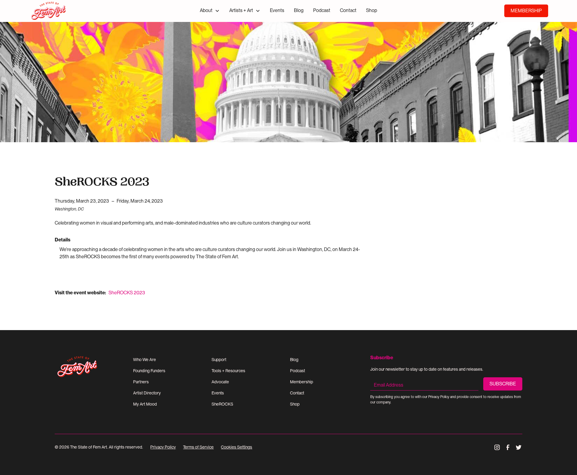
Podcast (321, 10)
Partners (141, 381)
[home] (71, 11)
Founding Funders (149, 370)
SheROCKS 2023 (126, 293)
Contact (348, 10)
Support (219, 359)
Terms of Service (198, 447)
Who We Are (144, 359)
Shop (371, 10)
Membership (301, 381)
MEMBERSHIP (526, 11)
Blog (299, 10)
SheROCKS (222, 404)
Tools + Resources (228, 370)
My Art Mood (145, 404)
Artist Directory (147, 393)
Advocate (220, 381)
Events (277, 10)
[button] (209, 11)
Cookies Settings (236, 447)
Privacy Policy (163, 447)
